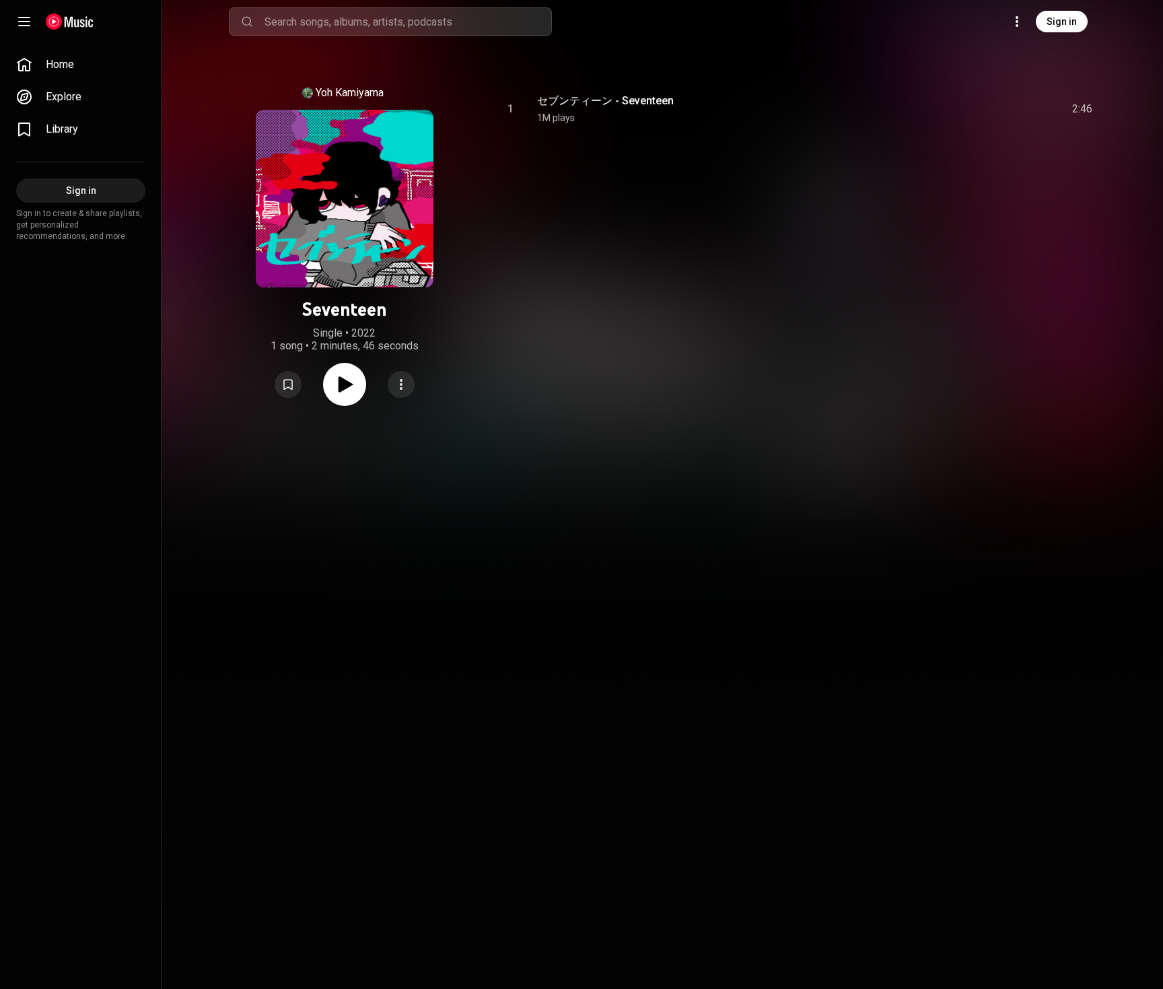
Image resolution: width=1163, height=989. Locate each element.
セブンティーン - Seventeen (605, 100)
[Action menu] (401, 384)
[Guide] (24, 21)
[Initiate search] (247, 21)
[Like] (980, 109)
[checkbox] (1083, 109)
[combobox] (408, 21)
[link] (80, 64)
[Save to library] (288, 384)
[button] (288, 384)
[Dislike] (1006, 109)
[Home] (70, 21)
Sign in (1062, 21)
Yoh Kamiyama (350, 92)
